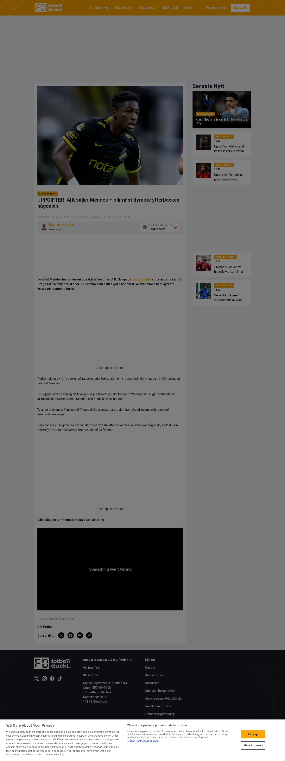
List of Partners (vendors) (143, 740)
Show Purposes (253, 745)
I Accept (253, 734)
